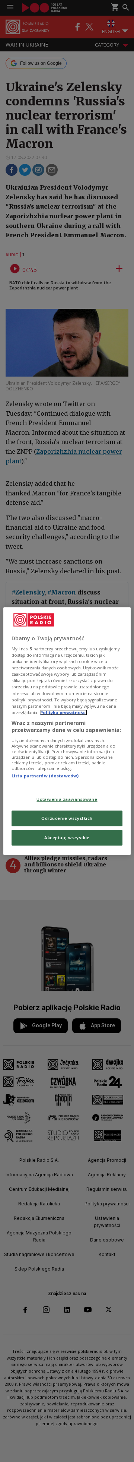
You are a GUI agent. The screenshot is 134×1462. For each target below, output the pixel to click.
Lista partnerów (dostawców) (45, 775)
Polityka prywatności (63, 712)
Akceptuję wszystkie (67, 837)
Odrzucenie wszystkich (67, 818)
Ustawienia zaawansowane (66, 799)
